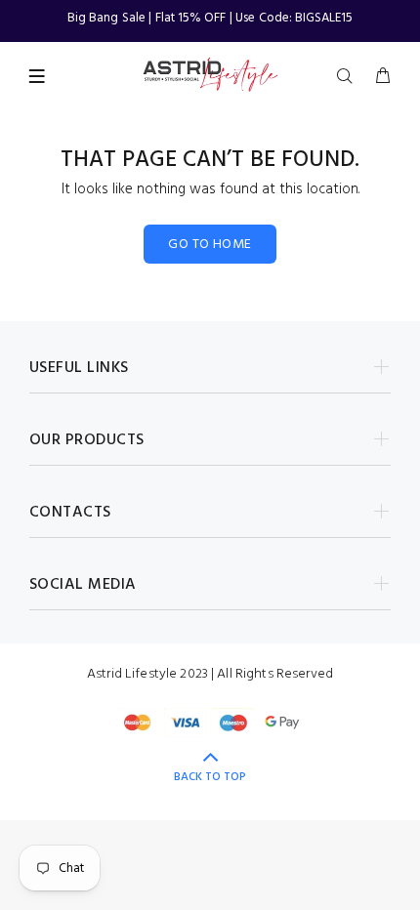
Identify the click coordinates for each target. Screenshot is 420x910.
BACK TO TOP (210, 777)
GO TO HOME (209, 244)
